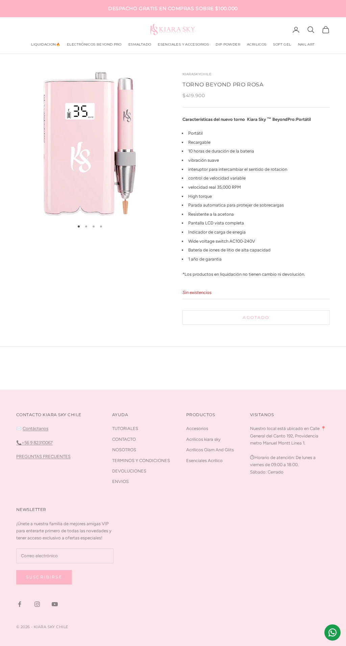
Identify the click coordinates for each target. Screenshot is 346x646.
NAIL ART (306, 44)
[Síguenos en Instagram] (37, 604)
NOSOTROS (124, 449)
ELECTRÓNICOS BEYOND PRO (94, 44)
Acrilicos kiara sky (203, 439)
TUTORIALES (125, 428)
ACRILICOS (256, 44)
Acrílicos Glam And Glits (210, 449)
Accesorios (197, 428)
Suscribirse (44, 577)
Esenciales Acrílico (204, 460)
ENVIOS (120, 481)
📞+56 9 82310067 (34, 442)
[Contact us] (332, 632)
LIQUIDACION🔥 (45, 44)
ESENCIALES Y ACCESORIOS (183, 44)
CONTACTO (124, 439)
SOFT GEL (282, 44)
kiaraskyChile (197, 74)
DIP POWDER (228, 44)
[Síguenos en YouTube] (54, 604)
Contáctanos (35, 428)
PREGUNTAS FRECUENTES (43, 456)
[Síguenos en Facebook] (19, 604)
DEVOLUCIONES (129, 471)
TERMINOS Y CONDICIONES (141, 460)
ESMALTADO (139, 44)
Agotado (256, 317)
